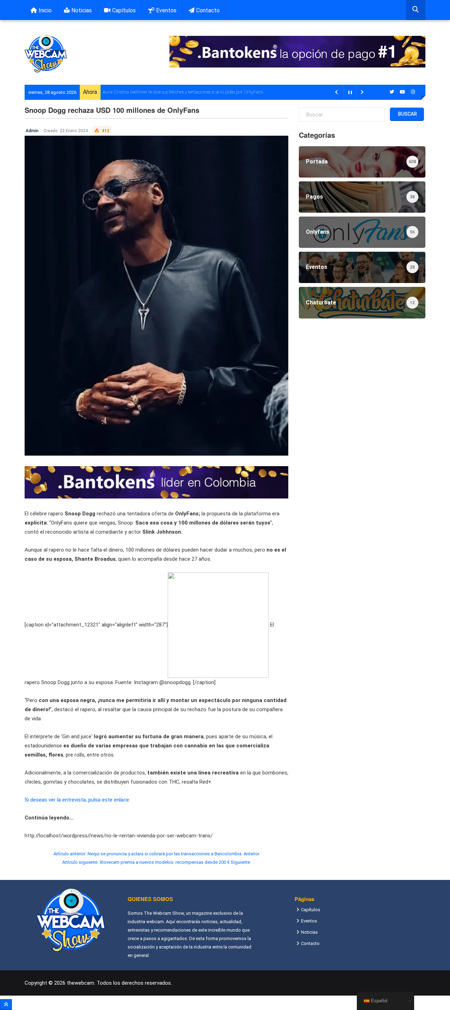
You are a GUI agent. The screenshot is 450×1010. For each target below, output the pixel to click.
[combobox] (415, 10)
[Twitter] (392, 92)
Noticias (81, 10)
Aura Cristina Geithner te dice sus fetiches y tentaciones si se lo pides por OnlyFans (183, 92)
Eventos (166, 10)
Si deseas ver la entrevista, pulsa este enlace (77, 800)
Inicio (45, 10)
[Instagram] (413, 92)
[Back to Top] (6, 1004)
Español (378, 1000)
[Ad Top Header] (297, 51)
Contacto (208, 10)
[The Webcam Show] (46, 53)
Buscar (407, 114)
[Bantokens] (156, 482)
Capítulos (124, 10)
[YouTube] (402, 92)
